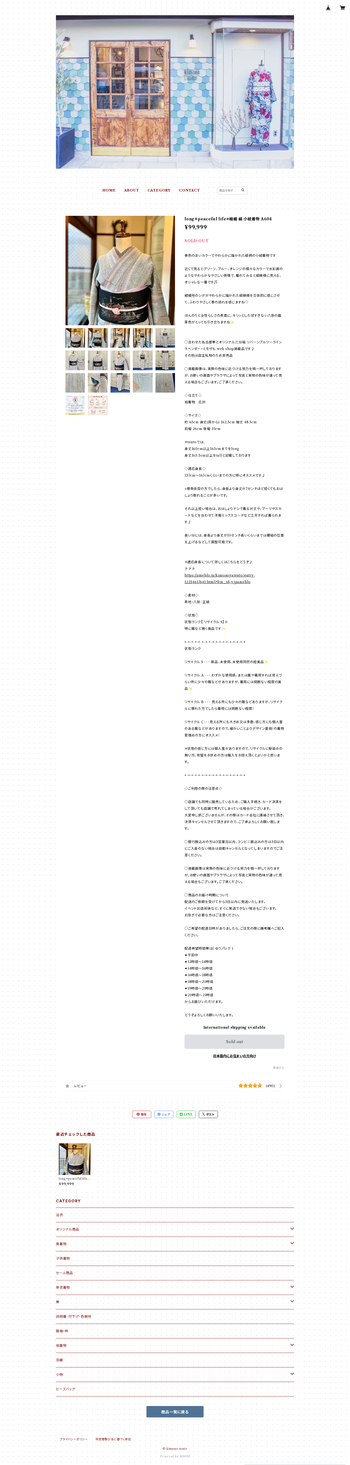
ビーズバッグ (65, 1389)
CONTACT (189, 190)
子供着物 (63, 1258)
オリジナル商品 (67, 1229)
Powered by (170, 1456)
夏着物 (61, 1244)
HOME (108, 190)
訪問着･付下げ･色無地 (73, 1316)
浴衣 (59, 1215)
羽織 (59, 1360)
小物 (59, 1374)
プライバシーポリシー (74, 1439)
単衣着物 (63, 1287)
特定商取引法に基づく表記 (113, 1439)
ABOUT (131, 190)
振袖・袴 (62, 1331)
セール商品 (64, 1273)
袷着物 (61, 1345)
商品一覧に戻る (175, 1412)
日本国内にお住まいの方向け (234, 1056)
